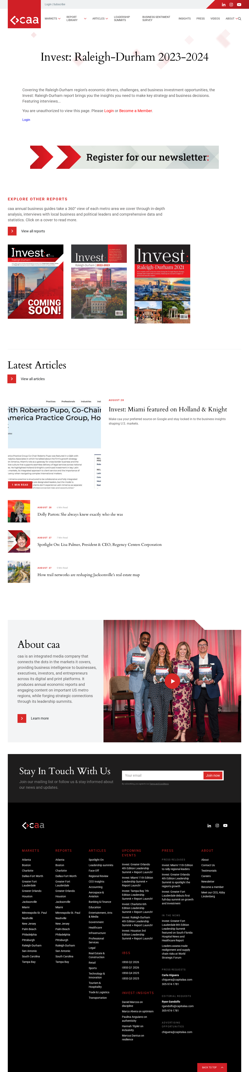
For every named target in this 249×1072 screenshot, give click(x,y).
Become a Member (135, 110)
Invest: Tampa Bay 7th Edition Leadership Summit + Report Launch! (137, 894)
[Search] (239, 18)
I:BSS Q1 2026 (130, 967)
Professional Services (96, 940)
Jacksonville (29, 901)
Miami (25, 907)
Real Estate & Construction (97, 955)
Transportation (98, 997)
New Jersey (29, 923)
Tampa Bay (29, 961)
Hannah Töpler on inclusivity (132, 1028)
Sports (93, 968)
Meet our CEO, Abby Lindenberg (213, 894)
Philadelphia (29, 934)
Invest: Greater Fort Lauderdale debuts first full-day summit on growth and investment (178, 897)
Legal (92, 947)
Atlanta (26, 859)
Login (48, 4)
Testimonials (209, 870)
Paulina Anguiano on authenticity (134, 1018)
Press (200, 18)
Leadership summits (122, 18)
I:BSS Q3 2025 (130, 978)
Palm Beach (29, 929)
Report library (72, 18)
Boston (26, 865)
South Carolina (31, 956)
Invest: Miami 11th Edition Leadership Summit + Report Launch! (137, 881)
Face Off (94, 870)
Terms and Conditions (159, 784)
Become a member (212, 887)
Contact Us (208, 865)
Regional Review (98, 876)
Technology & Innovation (97, 975)
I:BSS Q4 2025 (130, 973)
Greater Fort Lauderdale (29, 883)
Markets (51, 18)
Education (95, 907)
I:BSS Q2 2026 (130, 962)
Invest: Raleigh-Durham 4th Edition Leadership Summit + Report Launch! (137, 921)
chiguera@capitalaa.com (177, 979)
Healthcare (95, 927)
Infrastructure (97, 933)
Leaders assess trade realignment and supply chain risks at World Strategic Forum (176, 951)
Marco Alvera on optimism (137, 1011)
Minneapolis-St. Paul (34, 912)
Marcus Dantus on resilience (133, 1037)
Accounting (96, 887)
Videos (215, 18)
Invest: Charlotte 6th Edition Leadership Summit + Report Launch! (137, 908)
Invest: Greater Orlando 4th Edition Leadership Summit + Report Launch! (137, 868)
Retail (92, 962)
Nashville (27, 918)
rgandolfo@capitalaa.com (178, 1006)
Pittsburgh (28, 940)
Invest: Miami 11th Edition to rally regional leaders (177, 867)
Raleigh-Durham (31, 945)
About (230, 18)
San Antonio (29, 950)
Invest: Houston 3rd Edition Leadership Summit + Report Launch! (137, 934)
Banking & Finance (100, 901)
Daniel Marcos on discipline (132, 1003)
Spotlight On (96, 859)
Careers (206, 876)
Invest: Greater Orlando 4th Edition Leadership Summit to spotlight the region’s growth (176, 880)
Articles (98, 18)
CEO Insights (96, 881)
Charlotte (27, 870)
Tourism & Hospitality (95, 984)
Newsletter (207, 881)
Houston (27, 896)
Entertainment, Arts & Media (100, 914)
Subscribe (59, 4)
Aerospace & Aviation (96, 894)
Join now (213, 775)
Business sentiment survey (156, 18)
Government (96, 922)
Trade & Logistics (99, 992)
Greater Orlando (31, 890)
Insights (185, 18)
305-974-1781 (170, 984)
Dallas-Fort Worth (32, 876)
